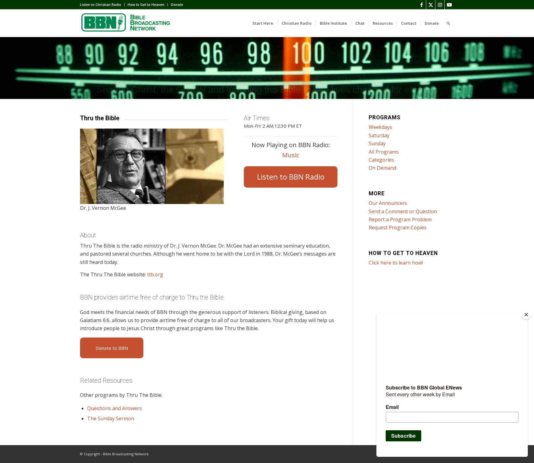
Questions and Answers (114, 408)
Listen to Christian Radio (100, 4)
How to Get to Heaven (146, 4)
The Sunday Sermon (110, 418)
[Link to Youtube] (449, 4)
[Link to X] (430, 4)
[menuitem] (102, 4)
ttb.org (155, 274)
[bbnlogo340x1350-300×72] (126, 23)
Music (290, 155)
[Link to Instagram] (439, 4)
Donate (177, 4)
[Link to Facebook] (421, 4)
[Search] (448, 23)
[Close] (526, 314)
